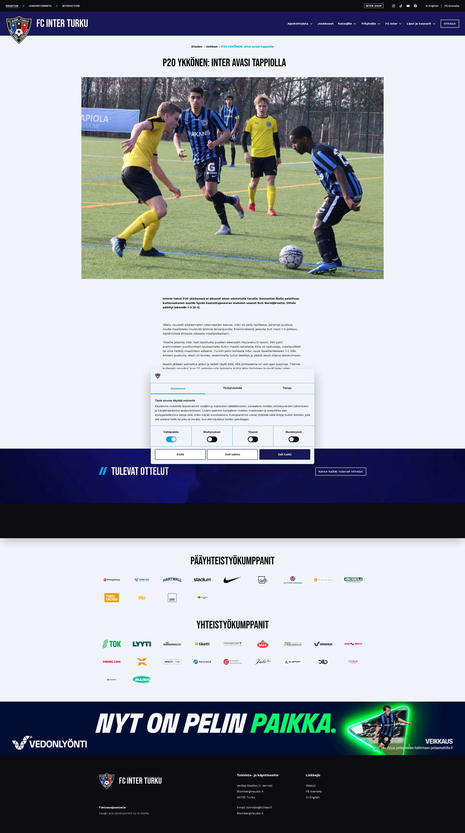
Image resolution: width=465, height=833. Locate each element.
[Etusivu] (19, 22)
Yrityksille (368, 23)
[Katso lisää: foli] (142, 597)
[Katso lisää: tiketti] (202, 643)
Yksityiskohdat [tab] (232, 387)
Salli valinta (232, 454)
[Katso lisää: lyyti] (142, 644)
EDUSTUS (12, 5)
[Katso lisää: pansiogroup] (293, 644)
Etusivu (196, 46)
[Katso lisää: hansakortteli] (172, 597)
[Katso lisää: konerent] (353, 644)
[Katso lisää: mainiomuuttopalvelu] (142, 680)
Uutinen (210, 46)
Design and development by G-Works (124, 813)
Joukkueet (326, 23)
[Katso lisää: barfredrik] (353, 661)
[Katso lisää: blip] (323, 661)
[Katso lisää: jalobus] (263, 662)
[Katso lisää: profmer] (202, 662)
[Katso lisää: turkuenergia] (112, 597)
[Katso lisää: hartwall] (172, 579)
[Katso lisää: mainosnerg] (112, 679)
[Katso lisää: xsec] (142, 661)
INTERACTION (71, 5)
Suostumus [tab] (178, 388)
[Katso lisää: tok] (112, 644)
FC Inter (391, 23)
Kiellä (180, 454)
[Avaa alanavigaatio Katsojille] (355, 23)
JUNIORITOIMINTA (40, 5)
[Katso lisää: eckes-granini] (263, 643)
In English (432, 5)
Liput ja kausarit (419, 23)
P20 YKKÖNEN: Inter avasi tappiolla (246, 46)
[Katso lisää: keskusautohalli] (172, 644)
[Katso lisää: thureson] (232, 644)
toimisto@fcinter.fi (259, 807)
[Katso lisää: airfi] (263, 579)
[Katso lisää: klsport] (293, 662)
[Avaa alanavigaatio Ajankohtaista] (311, 23)
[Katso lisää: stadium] (202, 580)
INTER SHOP (374, 5)
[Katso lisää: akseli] (353, 579)
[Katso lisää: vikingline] (112, 662)
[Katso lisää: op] (323, 579)
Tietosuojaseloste (112, 807)
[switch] (212, 439)
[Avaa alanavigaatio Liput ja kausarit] (434, 23)
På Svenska (451, 5)
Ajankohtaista (298, 23)
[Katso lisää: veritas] (142, 580)
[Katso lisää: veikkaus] (323, 644)
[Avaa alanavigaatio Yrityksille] (379, 23)
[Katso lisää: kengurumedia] (202, 597)
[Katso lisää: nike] (232, 580)
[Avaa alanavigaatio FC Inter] (400, 23)
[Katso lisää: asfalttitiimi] (172, 662)
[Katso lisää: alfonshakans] (293, 580)
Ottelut (311, 785)
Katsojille (345, 23)
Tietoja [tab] (287, 387)
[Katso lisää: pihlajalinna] (112, 579)
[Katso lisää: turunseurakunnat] (232, 661)
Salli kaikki (285, 454)
